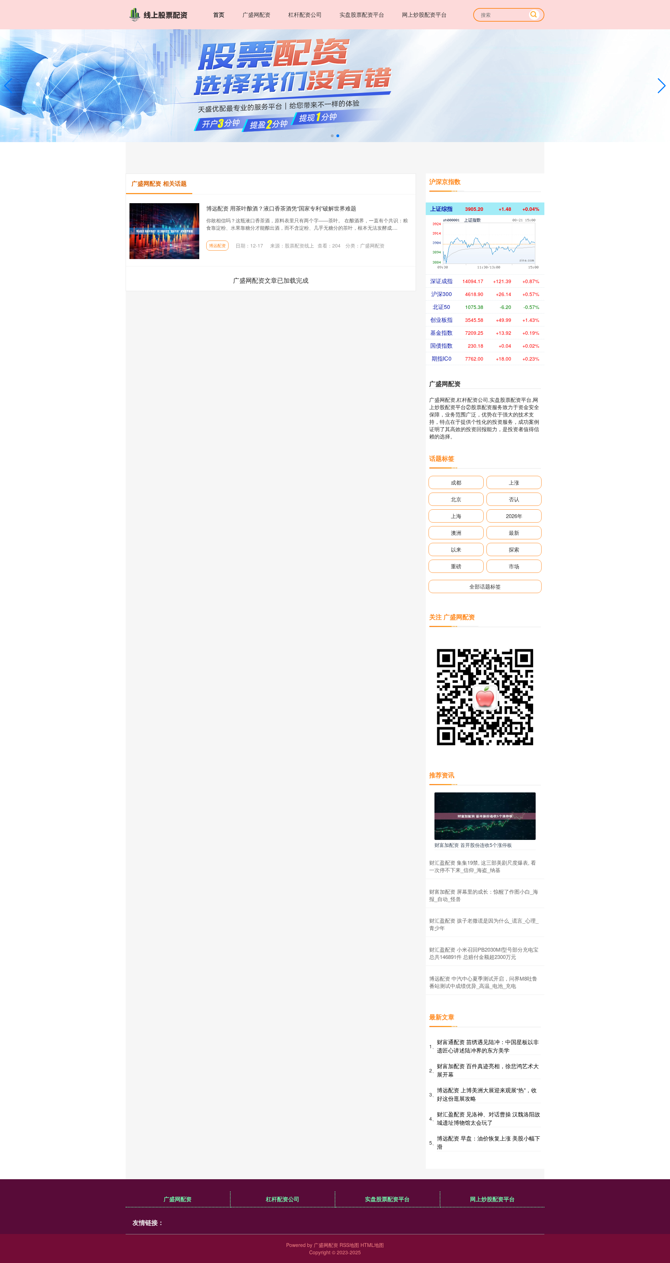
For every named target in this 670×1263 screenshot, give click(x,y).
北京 (456, 499)
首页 (218, 14)
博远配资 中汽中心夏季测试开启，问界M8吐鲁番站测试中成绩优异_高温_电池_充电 (483, 982)
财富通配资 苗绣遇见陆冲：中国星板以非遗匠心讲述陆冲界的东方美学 (488, 1046)
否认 (514, 499)
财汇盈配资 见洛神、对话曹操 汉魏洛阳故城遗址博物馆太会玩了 (488, 1118)
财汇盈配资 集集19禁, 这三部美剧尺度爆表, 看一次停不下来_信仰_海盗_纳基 (482, 866)
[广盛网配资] (160, 13)
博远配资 (217, 245)
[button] (662, 86)
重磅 (456, 566)
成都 (456, 482)
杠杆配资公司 (305, 14)
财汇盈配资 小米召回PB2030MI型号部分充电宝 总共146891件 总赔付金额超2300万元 (483, 953)
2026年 (514, 515)
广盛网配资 (256, 14)
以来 (456, 549)
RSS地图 (349, 1244)
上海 (456, 515)
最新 (514, 532)
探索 (514, 549)
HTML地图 (372, 1244)
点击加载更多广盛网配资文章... (271, 280)
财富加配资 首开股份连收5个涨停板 (473, 844)
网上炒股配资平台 (424, 14)
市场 (514, 566)
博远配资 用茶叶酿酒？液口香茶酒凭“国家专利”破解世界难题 (281, 208)
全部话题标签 (485, 586)
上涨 (514, 482)
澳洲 (456, 532)
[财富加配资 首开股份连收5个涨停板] (485, 815)
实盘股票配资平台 (362, 14)
